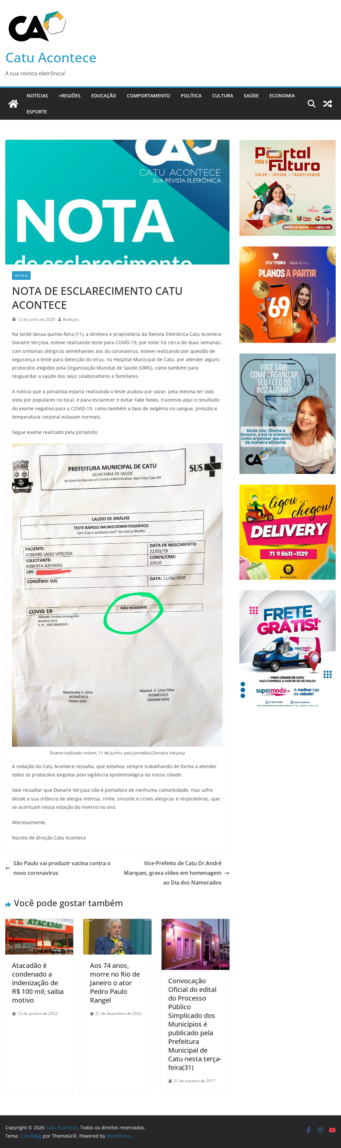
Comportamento (148, 95)
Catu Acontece (51, 57)
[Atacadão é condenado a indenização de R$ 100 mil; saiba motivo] (39, 923)
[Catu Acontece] (13, 104)
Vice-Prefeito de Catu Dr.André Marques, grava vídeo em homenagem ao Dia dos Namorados (172, 872)
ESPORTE (37, 111)
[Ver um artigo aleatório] (328, 104)
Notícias (37, 95)
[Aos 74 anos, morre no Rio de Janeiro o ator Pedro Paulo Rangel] (117, 923)
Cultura (222, 95)
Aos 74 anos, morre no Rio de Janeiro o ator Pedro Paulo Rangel (115, 983)
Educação (103, 95)
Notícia (21, 275)
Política (191, 95)
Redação (71, 319)
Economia (282, 95)
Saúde (251, 95)
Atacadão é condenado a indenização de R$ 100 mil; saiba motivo (38, 983)
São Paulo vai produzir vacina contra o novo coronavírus (62, 868)
